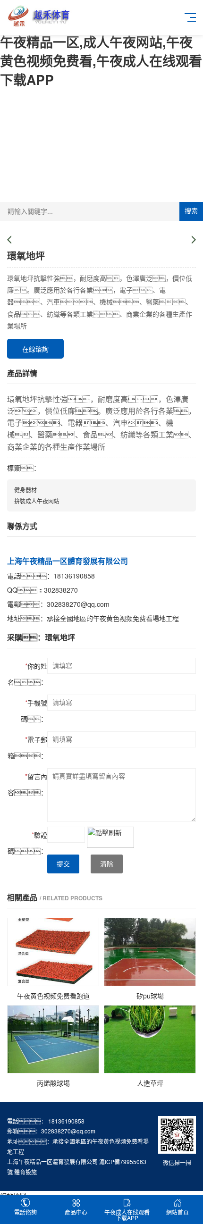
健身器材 (25, 490)
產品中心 (76, 1212)
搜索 (191, 211)
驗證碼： (27, 842)
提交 (63, 864)
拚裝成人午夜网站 (36, 501)
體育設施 (25, 1172)
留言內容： (27, 784)
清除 (106, 864)
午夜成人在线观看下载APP (127, 1215)
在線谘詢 (35, 348)
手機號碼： (34, 710)
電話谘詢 (25, 1212)
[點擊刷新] (110, 837)
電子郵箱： (27, 747)
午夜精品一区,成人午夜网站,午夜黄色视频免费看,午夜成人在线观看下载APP (101, 60)
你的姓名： (27, 674)
